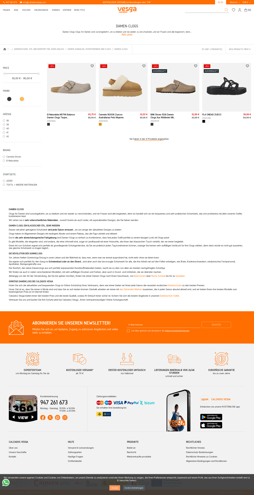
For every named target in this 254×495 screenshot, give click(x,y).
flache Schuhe (158, 276)
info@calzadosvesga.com (33, 2)
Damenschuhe (175, 285)
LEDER (9, 180)
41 (7, 132)
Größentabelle (75, 461)
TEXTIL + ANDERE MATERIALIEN (21, 184)
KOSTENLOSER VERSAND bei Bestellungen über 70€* (127, 2)
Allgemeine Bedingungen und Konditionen (206, 461)
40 (7, 128)
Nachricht (131, 452)
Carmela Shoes (13, 156)
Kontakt (12, 456)
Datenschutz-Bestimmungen (199, 452)
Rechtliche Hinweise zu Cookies (201, 456)
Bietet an (131, 448)
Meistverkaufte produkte (139, 456)
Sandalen (180, 276)
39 (7, 124)
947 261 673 (10, 2)
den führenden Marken (131, 289)
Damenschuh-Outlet (169, 296)
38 (7, 120)
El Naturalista (12, 160)
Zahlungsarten (75, 452)
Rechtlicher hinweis (195, 448)
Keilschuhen (140, 276)
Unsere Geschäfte (17, 452)
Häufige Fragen (75, 456)
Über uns (13, 448)
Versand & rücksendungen (81, 448)
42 (7, 136)
